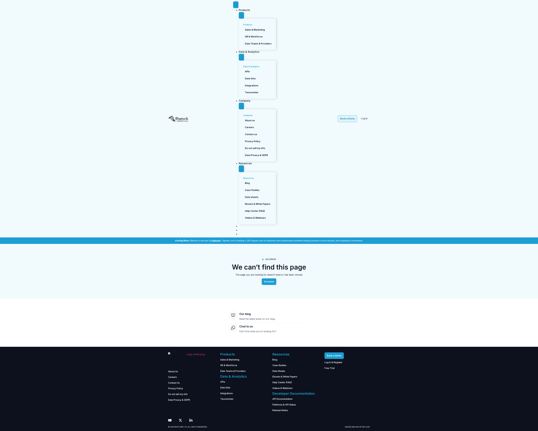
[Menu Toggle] (235, 4)
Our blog (245, 314)
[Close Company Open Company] (241, 106)
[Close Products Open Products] (241, 15)
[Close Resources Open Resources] (241, 168)
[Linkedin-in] (190, 420)
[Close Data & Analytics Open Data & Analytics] (241, 57)
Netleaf (366, 427)
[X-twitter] (180, 420)
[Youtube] (169, 420)
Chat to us (246, 326)
